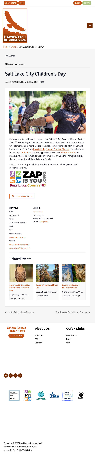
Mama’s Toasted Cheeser (57, 149)
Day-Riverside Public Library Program (72, 312)
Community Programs (17, 237)
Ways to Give (71, 335)
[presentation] (21, 273)
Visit (68, 342)
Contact (38, 342)
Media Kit (39, 335)
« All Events (10, 55)
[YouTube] (15, 375)
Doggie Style (39, 149)
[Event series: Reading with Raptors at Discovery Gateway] (79, 295)
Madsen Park (37, 212)
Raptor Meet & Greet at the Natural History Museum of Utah (20, 288)
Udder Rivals (27, 152)
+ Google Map (43, 222)
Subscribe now (16, 336)
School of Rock (68, 152)
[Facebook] (6, 375)
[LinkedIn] (20, 375)
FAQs (37, 339)
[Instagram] (11, 375)
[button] (11, 3)
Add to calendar (22, 196)
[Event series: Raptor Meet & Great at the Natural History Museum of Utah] (23, 298)
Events (69, 339)
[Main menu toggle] (90, 25)
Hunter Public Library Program (20, 312)
